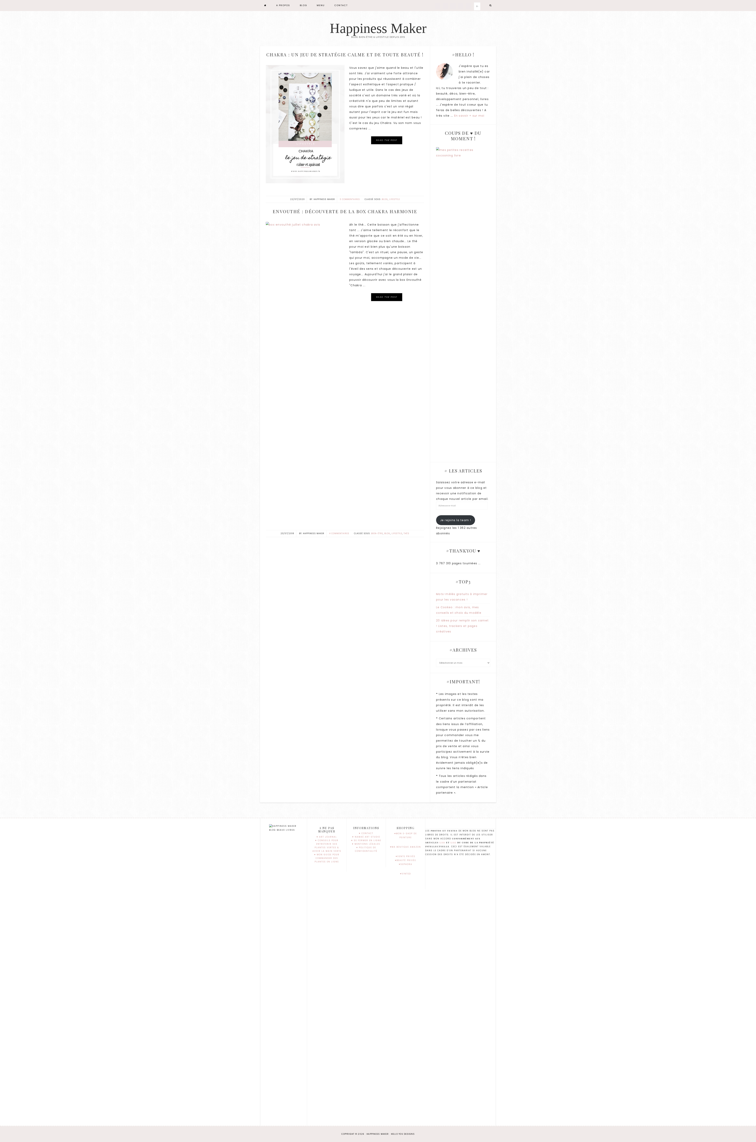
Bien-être (377, 533)
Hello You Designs (403, 1134)
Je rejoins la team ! (455, 520)
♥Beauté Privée (405, 860)
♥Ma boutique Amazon (405, 846)
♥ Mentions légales (366, 844)
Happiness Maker (378, 28)
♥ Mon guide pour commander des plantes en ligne (326, 858)
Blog (385, 199)
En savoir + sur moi (469, 116)
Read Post (386, 140)
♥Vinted (405, 873)
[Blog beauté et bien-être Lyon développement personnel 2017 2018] (265, 5)
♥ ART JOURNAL (327, 836)
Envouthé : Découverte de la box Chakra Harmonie (345, 211)
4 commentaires (339, 533)
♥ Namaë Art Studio (366, 836)
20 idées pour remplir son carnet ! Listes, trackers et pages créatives (462, 625)
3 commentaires (350, 199)
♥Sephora (405, 864)
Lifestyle (394, 199)
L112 (453, 843)
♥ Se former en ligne (366, 840)
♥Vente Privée (405, 856)
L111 (442, 843)
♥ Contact (366, 833)
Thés (406, 533)
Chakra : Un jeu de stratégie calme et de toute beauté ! (345, 55)
